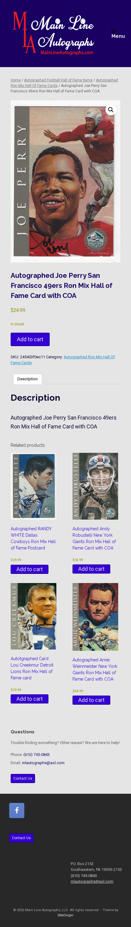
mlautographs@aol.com (43, 763)
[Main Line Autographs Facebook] (16, 810)
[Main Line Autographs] (53, 33)
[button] (110, 109)
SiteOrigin (65, 915)
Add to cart (30, 339)
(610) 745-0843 (36, 754)
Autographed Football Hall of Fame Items (58, 80)
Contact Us (22, 778)
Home (16, 80)
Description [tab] (27, 379)
